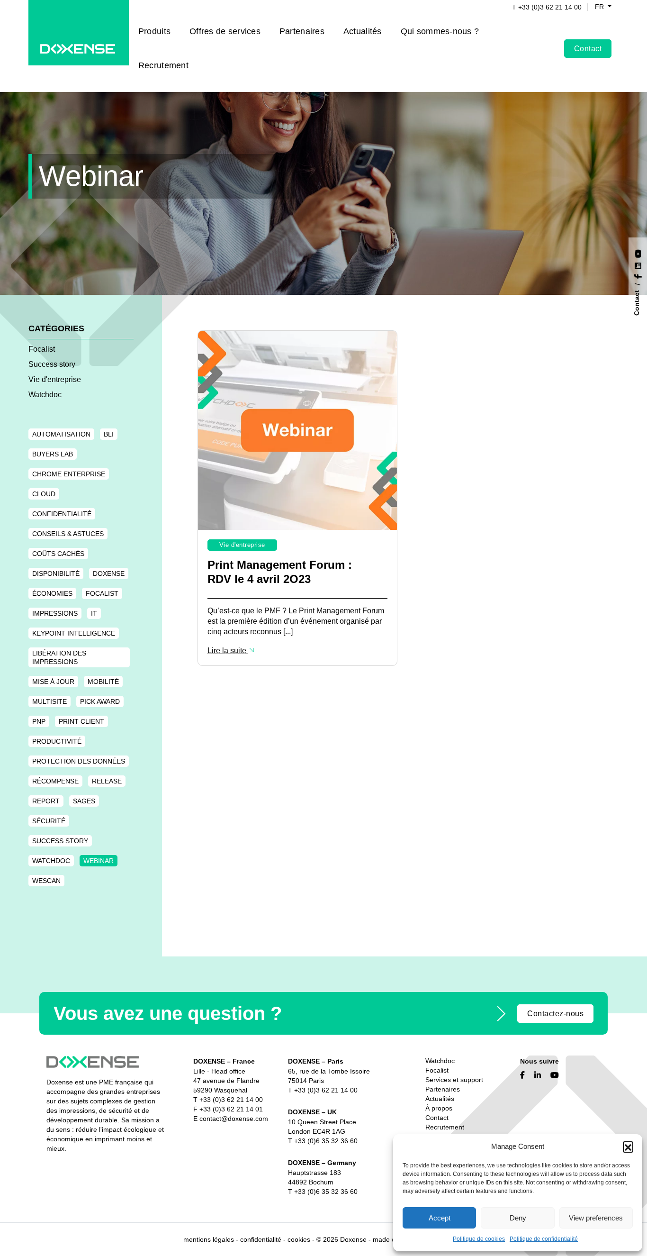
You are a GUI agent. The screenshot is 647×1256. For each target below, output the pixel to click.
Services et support (454, 1079)
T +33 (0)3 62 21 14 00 (547, 7)
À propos (438, 1108)
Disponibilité (56, 573)
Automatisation (61, 434)
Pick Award (100, 701)
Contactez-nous (555, 1014)
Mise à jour (53, 681)
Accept (439, 1218)
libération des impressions (59, 657)
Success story (51, 364)
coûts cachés (58, 553)
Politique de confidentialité (544, 1239)
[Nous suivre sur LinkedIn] (638, 264)
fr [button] (600, 6)
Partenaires (301, 31)
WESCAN (46, 880)
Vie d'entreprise (54, 379)
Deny (518, 1218)
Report (46, 801)
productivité (56, 741)
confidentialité (61, 514)
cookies (299, 1239)
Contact (588, 49)
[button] (628, 1146)
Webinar (98, 861)
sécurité (48, 821)
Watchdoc (45, 395)
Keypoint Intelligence (73, 633)
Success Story (60, 841)
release (107, 781)
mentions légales (208, 1239)
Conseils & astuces (68, 533)
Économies (52, 593)
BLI (109, 434)
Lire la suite (227, 650)
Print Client (81, 721)
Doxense (109, 573)
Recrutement (163, 65)
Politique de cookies (479, 1239)
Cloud (43, 494)
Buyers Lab (52, 454)
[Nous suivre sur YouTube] (638, 252)
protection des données (78, 761)
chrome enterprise (68, 474)
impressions (55, 613)
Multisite (49, 701)
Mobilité (103, 681)
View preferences (596, 1218)
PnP (38, 721)
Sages (84, 801)
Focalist (41, 349)
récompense (55, 781)
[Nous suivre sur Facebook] (638, 275)
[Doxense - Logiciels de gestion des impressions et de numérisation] (78, 48)
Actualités (362, 31)
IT (94, 613)
